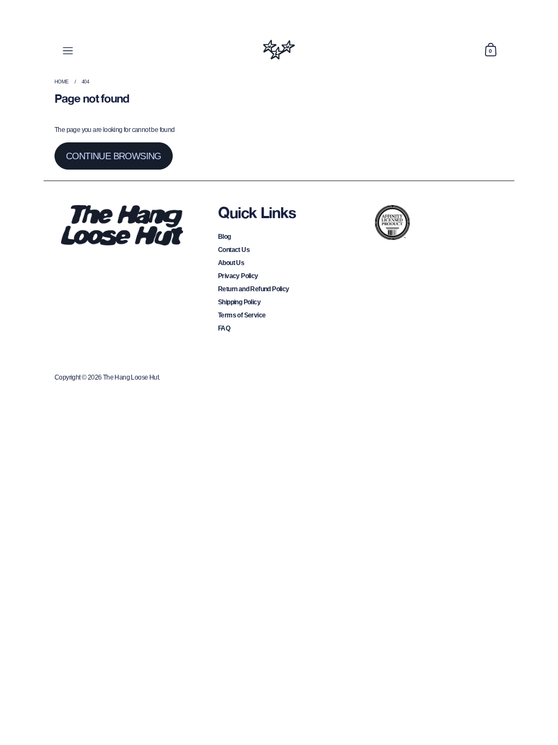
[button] (490, 50)
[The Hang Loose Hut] (278, 49)
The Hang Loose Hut (131, 377)
